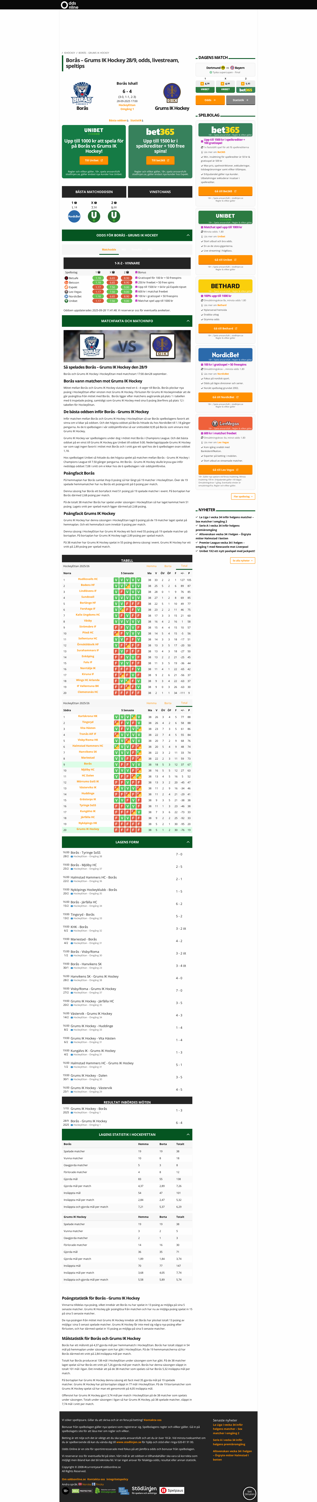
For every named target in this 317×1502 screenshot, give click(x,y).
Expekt (73, 287)
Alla (150, 249)
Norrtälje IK (88, 668)
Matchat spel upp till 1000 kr (155, 301)
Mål (124, 249)
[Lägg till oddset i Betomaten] (202, 84)
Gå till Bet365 (223, 191)
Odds (208, 100)
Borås (82, 108)
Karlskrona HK (87, 716)
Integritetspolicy (117, 1479)
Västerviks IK (87, 787)
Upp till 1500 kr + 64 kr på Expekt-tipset (162, 287)
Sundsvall (87, 596)
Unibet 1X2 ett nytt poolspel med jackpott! (227, 551)
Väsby (88, 620)
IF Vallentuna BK (88, 686)
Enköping (88, 656)
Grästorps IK (88, 799)
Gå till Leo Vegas (223, 470)
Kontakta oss (152, 1420)
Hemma (152, 566)
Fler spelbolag (242, 496)
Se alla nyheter (241, 560)
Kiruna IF (88, 674)
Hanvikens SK (88, 751)
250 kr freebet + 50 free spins (156, 282)
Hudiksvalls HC (88, 579)
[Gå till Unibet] (225, 217)
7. (94, 207)
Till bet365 (158, 160)
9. (114, 207)
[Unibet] (94, 216)
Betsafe (73, 278)
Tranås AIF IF (87, 733)
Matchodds (109, 249)
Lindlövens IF (88, 590)
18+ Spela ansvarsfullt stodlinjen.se (225, 198)
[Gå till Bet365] (225, 129)
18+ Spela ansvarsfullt (219, 135)
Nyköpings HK (88, 823)
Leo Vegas (75, 292)
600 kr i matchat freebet (153, 291)
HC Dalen (88, 775)
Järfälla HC (88, 817)
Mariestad (88, 757)
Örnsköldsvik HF (88, 644)
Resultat (137, 249)
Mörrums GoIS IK (88, 781)
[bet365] (245, 90)
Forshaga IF (87, 608)
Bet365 (221, 152)
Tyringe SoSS (88, 805)
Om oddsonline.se (74, 1479)
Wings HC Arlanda (88, 680)
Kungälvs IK (88, 811)
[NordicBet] (74, 216)
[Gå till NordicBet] (225, 354)
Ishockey (69, 52)
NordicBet (75, 296)
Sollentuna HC (87, 638)
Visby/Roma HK (88, 739)
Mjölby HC (87, 769)
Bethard (222, 305)
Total (184, 565)
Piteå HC (87, 632)
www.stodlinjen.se (128, 1442)
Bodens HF (88, 585)
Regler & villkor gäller (242, 135)
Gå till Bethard (223, 328)
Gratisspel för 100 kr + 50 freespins (159, 278)
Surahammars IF (88, 650)
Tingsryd (87, 722)
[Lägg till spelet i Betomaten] (75, 202)
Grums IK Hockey (172, 108)
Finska (99, 1484)
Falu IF (88, 662)
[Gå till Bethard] (225, 286)
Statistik (136, 120)
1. (74, 207)
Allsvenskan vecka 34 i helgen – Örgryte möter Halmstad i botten (232, 1455)
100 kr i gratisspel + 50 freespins (158, 296)
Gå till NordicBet (223, 397)
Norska (86, 1484)
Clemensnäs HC (88, 692)
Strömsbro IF (87, 626)
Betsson (74, 282)
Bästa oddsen (118, 120)
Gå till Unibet (223, 260)
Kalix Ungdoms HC (88, 614)
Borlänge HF (88, 602)
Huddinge (88, 793)
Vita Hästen (88, 728)
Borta (167, 566)
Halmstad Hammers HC (87, 745)
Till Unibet (92, 160)
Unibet (73, 301)
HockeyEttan (127, 107)
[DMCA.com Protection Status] (82, 1491)
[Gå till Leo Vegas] (225, 423)
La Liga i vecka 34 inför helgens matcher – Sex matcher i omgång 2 (228, 1429)
